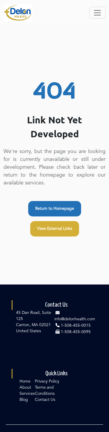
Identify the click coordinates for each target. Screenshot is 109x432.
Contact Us (45, 400)
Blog (23, 400)
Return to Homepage (54, 209)
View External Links (54, 229)
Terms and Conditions (45, 390)
